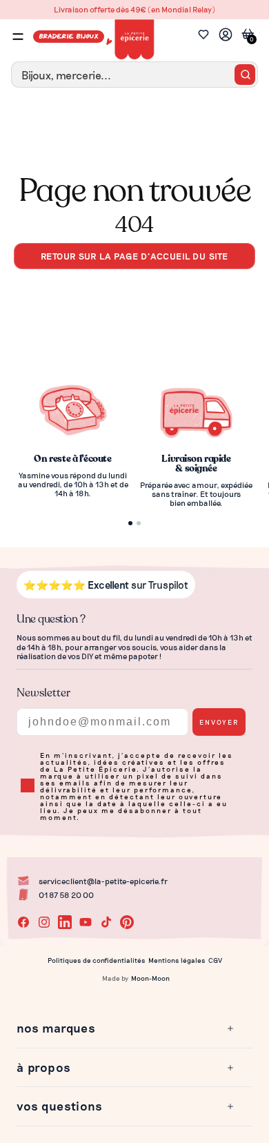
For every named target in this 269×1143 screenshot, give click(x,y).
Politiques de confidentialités (97, 960)
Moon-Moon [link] (150, 978)
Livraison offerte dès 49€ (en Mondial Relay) (134, 9)
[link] (225, 36)
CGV (215, 960)
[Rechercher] (245, 74)
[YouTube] (85, 922)
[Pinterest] (127, 922)
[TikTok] (106, 922)
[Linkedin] (65, 922)
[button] (126, 1028)
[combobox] (134, 74)
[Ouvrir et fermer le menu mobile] (18, 36)
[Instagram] (44, 922)
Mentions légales (177, 960)
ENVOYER (219, 721)
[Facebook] (23, 922)
